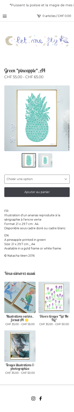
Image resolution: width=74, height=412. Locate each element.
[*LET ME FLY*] (37, 40)
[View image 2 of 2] (45, 160)
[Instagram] (33, 398)
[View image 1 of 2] (29, 160)
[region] (37, 5)
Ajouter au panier (37, 192)
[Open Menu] (4, 16)
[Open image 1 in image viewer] (37, 118)
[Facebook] (40, 398)
